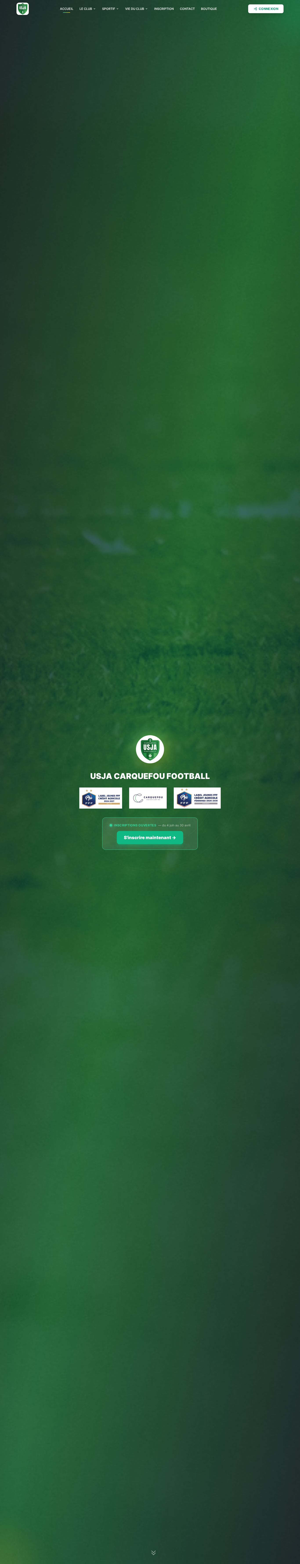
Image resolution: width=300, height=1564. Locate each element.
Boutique (209, 9)
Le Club (86, 9)
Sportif (108, 9)
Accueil (66, 9)
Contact (187, 9)
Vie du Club (134, 9)
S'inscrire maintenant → (150, 837)
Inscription (164, 9)
